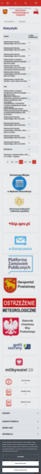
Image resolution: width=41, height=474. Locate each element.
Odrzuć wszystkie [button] (20, 463)
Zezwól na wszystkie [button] (20, 470)
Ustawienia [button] (20, 457)
